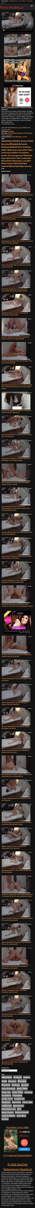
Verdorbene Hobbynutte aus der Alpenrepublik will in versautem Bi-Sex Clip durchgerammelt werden (17, 895)
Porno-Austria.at (11, 7)
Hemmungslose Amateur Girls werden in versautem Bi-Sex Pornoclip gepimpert (17, 242)
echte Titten (27, 149)
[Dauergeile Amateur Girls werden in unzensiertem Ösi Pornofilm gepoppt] (17, 206)
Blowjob (14, 143)
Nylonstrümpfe (20, 163)
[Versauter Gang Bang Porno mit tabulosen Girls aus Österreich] (17, 787)
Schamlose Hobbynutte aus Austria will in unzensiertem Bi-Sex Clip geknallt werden (14, 290)
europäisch (14, 152)
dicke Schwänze (24, 147)
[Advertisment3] (17, 622)
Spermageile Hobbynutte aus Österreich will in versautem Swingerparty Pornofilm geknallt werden (17, 194)
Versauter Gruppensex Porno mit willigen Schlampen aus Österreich (14, 991)
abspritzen (6, 140)
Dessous (5, 146)
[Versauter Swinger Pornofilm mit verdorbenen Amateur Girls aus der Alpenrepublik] (17, 326)
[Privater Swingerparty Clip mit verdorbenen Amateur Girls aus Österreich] (17, 692)
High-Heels (5, 158)
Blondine (5, 144)
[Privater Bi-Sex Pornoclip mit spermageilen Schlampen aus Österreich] (17, 955)
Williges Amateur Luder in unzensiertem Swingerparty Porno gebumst (14, 847)
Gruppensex (18, 155)
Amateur (16, 140)
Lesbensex (26, 158)
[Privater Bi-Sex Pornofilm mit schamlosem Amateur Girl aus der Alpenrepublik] (17, 907)
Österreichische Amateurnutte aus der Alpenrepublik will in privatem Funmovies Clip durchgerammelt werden (16, 508)
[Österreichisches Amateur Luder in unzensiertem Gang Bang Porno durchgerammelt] (17, 763)
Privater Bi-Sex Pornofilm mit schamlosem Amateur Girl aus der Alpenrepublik (17, 919)
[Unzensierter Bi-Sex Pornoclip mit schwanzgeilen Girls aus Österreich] (17, 424)
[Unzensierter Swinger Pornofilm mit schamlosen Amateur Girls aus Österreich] (17, 400)
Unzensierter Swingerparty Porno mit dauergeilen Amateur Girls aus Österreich (17, 557)
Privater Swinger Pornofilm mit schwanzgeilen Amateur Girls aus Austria (16, 483)
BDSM (30, 141)
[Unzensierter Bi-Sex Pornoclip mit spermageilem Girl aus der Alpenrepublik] (17, 931)
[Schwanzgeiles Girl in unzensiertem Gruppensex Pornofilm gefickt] (17, 859)
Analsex (24, 141)
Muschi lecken (7, 163)
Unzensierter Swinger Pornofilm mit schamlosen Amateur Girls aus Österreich (16, 411)
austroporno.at (13, 1)
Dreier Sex (16, 150)
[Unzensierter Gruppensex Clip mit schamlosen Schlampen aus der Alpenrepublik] (17, 448)
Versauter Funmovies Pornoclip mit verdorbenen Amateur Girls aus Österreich (16, 655)
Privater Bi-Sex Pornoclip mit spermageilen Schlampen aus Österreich (15, 967)
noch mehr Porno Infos (7, 124)
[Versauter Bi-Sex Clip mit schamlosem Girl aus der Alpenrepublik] (17, 1027)
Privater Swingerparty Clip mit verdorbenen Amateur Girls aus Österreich (15, 703)
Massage (21, 133)
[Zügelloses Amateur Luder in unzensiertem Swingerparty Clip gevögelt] (17, 302)
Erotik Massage (12, 133)
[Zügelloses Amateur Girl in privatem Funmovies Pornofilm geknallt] (17, 1003)
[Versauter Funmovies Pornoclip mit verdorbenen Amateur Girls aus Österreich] (17, 644)
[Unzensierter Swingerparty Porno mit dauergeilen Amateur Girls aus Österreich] (17, 545)
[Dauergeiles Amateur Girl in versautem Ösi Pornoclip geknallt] (17, 1051)
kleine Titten (16, 158)
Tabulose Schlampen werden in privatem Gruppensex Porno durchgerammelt (14, 581)
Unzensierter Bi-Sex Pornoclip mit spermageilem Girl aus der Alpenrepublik (16, 943)
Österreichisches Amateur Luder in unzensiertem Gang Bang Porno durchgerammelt (17, 775)
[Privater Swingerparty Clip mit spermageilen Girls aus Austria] (17, 668)
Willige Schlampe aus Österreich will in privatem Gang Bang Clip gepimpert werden (16, 823)
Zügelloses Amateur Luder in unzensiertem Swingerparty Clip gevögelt (15, 314)
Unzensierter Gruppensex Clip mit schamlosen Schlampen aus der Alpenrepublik (16, 459)
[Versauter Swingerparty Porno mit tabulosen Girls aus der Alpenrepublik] (17, 350)
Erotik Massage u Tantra (19, 137)
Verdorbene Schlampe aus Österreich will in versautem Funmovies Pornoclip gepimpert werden (17, 605)
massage (11, 131)
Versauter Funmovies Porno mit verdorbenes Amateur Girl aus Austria (15, 751)
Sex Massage (28, 133)
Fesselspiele (24, 152)
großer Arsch (6, 155)
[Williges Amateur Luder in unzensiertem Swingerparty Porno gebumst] (17, 835)
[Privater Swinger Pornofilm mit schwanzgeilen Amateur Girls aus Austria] (17, 472)
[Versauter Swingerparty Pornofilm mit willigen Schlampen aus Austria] (17, 716)
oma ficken (22, 1)
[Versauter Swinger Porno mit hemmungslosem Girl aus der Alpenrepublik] (17, 521)
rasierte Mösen (8, 166)
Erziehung (5, 152)
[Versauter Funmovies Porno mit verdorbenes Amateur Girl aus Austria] (17, 740)
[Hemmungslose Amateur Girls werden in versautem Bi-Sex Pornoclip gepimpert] (17, 230)
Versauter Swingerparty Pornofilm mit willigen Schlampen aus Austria (16, 727)
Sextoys (28, 166)
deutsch (13, 146)
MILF (29, 160)
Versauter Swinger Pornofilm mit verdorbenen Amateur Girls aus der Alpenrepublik (15, 338)
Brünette (23, 144)
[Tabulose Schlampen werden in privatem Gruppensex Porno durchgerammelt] (17, 569)
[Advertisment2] (17, 95)
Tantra (3, 135)
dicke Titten (6, 149)
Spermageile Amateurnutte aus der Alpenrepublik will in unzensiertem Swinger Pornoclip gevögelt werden (17, 386)
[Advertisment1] (17, 70)
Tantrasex (9, 135)
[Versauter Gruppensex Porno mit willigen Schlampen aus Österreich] (17, 979)
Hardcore (27, 155)
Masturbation (6, 161)
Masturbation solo (20, 161)
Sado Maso (19, 166)
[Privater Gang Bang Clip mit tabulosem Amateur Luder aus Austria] (17, 254)
